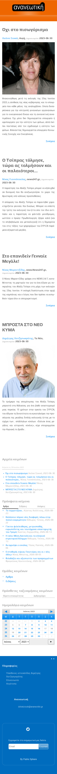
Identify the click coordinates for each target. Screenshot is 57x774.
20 (19, 632)
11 (51, 625)
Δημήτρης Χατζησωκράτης (17, 338)
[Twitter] (28, 729)
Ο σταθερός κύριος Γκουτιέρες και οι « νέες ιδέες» (28, 553)
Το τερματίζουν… (30, 512)
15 (32, 628)
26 (6, 636)
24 (6, 628)
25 (6, 632)
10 (45, 625)
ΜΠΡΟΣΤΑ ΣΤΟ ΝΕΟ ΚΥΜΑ (24, 491)
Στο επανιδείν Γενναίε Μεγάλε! (24, 484)
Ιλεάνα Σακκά (10, 38)
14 (25, 628)
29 (32, 636)
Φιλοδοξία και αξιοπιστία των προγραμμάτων (29, 559)
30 (39, 636)
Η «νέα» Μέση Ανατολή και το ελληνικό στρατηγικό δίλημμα (30, 539)
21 (25, 632)
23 (6, 625)
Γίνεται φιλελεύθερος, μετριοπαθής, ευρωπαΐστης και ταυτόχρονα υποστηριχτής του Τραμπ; (29, 529)
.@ (30, 706)
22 (6, 621)
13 (19, 628)
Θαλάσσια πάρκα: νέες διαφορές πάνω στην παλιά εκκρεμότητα (30, 520)
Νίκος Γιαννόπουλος (14, 179)
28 (25, 636)
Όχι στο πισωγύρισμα (25, 29)
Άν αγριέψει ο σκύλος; (30, 546)
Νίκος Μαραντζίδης (13, 269)
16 (39, 628)
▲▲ (52, 658)
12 (13, 628)
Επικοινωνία (12, 680)
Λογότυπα (11, 683)
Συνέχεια (50, 141)
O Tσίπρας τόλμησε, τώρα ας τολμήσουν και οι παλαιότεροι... (27, 165)
